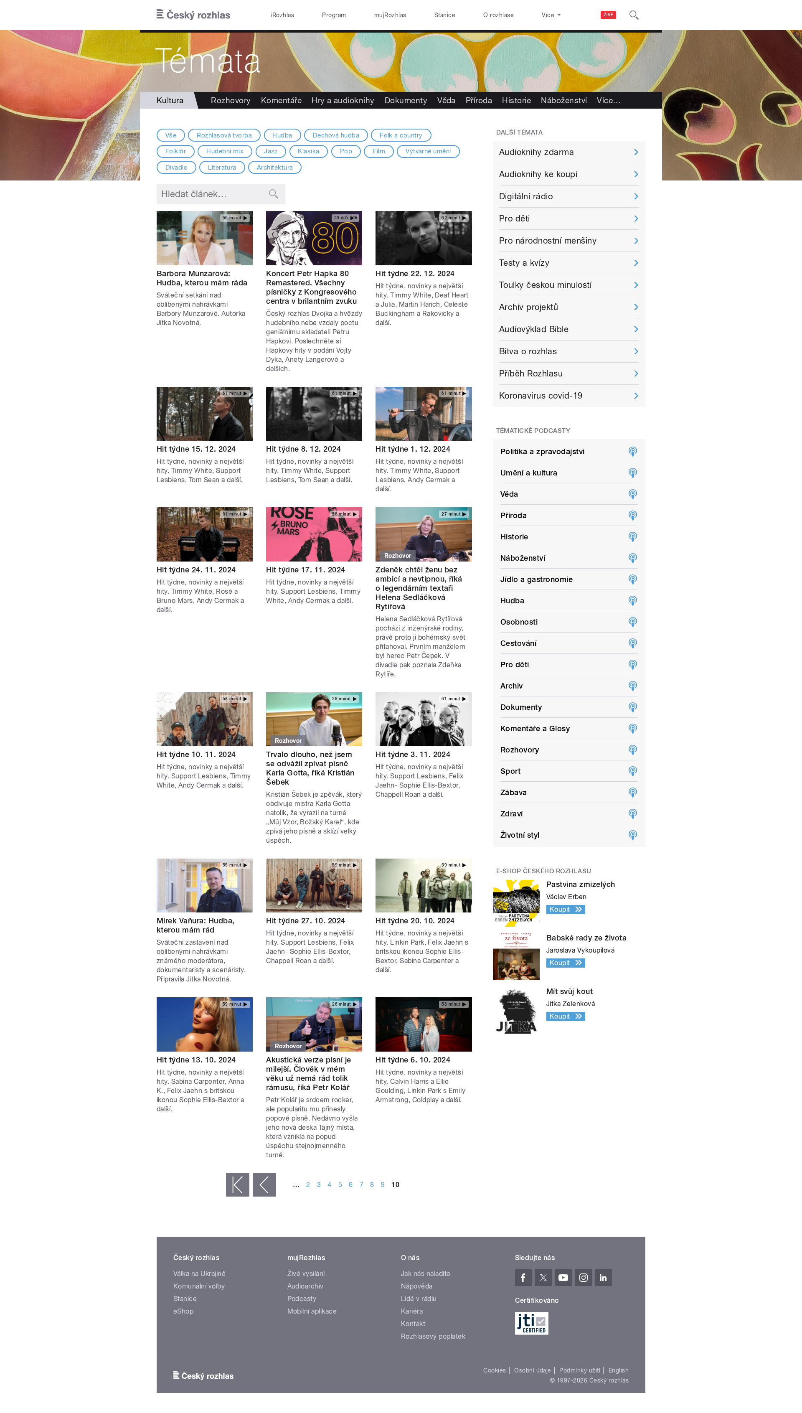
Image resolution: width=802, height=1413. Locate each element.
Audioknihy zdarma (536, 152)
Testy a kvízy (524, 263)
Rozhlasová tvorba (224, 135)
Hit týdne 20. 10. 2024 (415, 920)
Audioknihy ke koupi (538, 174)
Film (379, 151)
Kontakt (413, 1324)
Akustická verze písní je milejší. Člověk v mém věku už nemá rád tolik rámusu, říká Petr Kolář (308, 1073)
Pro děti (514, 218)
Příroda (479, 100)
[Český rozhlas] (193, 15)
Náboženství (564, 100)
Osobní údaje (532, 1370)
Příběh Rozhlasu (531, 373)
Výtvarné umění (428, 151)
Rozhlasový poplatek (433, 1336)
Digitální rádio (526, 196)
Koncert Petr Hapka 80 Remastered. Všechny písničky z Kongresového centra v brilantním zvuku (311, 287)
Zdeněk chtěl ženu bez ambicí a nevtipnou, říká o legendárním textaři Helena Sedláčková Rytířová (419, 588)
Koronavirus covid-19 (541, 396)
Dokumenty (406, 100)
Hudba (282, 135)
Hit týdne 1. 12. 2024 (413, 449)
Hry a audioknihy (343, 100)
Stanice (444, 15)
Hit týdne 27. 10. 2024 (305, 920)
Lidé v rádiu (419, 1299)
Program (334, 15)
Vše (170, 135)
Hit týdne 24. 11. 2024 (196, 569)
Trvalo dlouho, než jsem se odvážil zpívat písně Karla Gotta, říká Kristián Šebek (310, 768)
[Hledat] (634, 15)
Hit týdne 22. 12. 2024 (415, 273)
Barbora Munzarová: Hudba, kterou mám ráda (202, 278)
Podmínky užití (579, 1370)
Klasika (308, 151)
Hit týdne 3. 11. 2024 (413, 754)
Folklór (175, 151)
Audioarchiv (305, 1286)
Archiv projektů (528, 307)
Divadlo (176, 167)
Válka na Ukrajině (199, 1274)
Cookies (494, 1370)
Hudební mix (225, 151)
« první (237, 1185)
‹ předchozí (264, 1185)
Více (609, 100)
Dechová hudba (336, 135)
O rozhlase (498, 15)
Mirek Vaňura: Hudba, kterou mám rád (196, 925)
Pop (346, 151)
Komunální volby (199, 1286)
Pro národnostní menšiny (547, 241)
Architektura (275, 167)
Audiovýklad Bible (534, 329)
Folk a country (401, 135)
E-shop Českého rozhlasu (543, 871)
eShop (183, 1311)
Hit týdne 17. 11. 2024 (305, 569)
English (619, 1370)
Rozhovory (231, 100)
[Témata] (401, 61)
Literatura (222, 167)
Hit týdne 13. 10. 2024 (196, 1059)
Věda (446, 100)
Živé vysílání (306, 1274)
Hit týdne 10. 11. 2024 (196, 754)
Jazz (270, 151)
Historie (516, 100)
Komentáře (281, 100)
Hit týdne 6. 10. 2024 (413, 1059)
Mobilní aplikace (312, 1311)
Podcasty (302, 1299)
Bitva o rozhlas (528, 351)
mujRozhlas (390, 15)
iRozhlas (282, 15)
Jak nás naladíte (426, 1274)
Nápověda (417, 1286)
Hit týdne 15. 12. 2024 (196, 449)
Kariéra (412, 1311)
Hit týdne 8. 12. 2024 (303, 449)
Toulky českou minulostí (545, 285)
